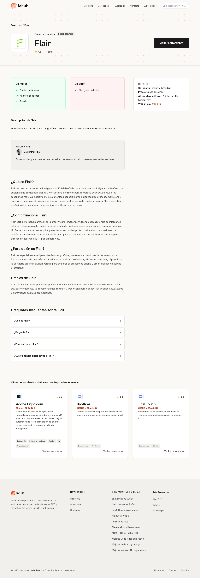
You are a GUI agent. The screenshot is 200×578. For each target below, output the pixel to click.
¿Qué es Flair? (22, 320)
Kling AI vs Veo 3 (120, 515)
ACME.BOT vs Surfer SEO (125, 533)
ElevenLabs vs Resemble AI (126, 527)
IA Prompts (149, 6)
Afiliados (185, 570)
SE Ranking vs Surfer (122, 498)
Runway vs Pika (120, 521)
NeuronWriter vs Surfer (123, 504)
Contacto (134, 6)
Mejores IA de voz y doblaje (126, 544)
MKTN (156, 504)
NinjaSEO (157, 499)
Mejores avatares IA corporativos (129, 550)
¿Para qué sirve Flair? (26, 344)
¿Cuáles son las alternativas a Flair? (34, 355)
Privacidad (159, 570)
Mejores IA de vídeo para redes (128, 538)
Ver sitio (156, 103)
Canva (157, 96)
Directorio (88, 6)
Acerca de (120, 6)
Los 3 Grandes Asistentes (125, 510)
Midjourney (144, 100)
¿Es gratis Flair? (23, 332)
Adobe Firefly (170, 96)
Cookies (172, 570)
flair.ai (50, 51)
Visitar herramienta (171, 42)
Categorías (103, 6)
